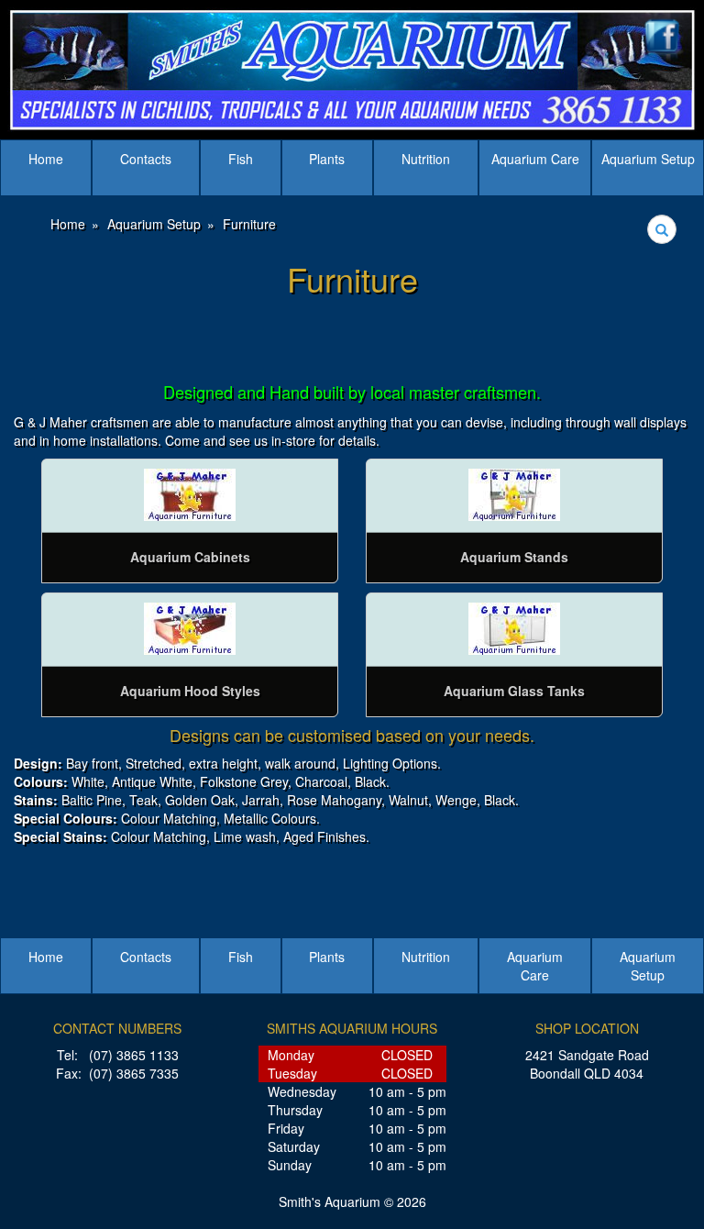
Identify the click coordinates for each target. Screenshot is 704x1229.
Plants (327, 158)
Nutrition (426, 158)
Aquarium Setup (648, 158)
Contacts (145, 158)
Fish (240, 158)
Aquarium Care (535, 158)
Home (45, 158)
